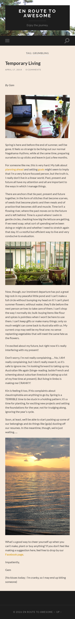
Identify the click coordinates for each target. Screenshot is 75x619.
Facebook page (14, 554)
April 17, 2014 (13, 69)
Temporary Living (22, 63)
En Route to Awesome (37, 13)
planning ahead (14, 169)
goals (41, 169)
